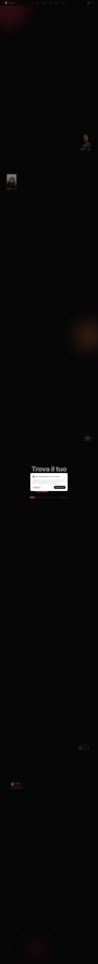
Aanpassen (37, 487)
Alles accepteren (60, 487)
